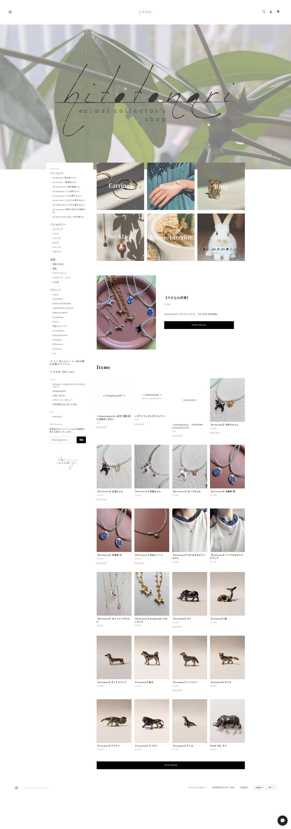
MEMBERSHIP (59, 391)
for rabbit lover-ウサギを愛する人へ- (69, 205)
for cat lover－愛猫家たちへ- (65, 182)
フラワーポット (60, 273)
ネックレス (58, 229)
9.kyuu (56, 322)
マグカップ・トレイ (62, 278)
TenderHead (58, 317)
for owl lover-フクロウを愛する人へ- (69, 200)
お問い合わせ (59, 396)
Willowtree (58, 344)
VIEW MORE (170, 765)
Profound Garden (60, 335)
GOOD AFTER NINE (62, 304)
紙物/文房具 (58, 264)
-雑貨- (53, 259)
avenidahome (58, 331)
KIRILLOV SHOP (60, 313)
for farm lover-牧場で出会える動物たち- (69, 211)
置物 (55, 269)
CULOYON (58, 299)
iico (54, 353)
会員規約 (244, 787)
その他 (56, 282)
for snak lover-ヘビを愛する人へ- (68, 196)
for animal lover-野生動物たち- (67, 187)
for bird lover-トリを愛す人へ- (66, 191)
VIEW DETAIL (199, 325)
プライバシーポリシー (63, 400)
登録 (81, 440)
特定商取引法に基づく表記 (65, 404)
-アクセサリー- (58, 224)
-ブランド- (56, 290)
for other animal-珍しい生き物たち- (69, 217)
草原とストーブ (60, 326)
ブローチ (57, 252)
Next (283, 97)
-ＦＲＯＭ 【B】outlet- (62, 372)
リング (56, 234)
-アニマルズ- (57, 173)
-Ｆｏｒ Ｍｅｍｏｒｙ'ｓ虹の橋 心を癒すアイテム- (68, 363)
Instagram (57, 416)
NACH (55, 295)
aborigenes (57, 340)
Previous (7, 97)
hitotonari (57, 349)
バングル (57, 238)
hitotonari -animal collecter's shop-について (69, 385)
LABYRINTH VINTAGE (63, 308)
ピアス (56, 243)
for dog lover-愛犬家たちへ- (65, 178)
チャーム (57, 247)
